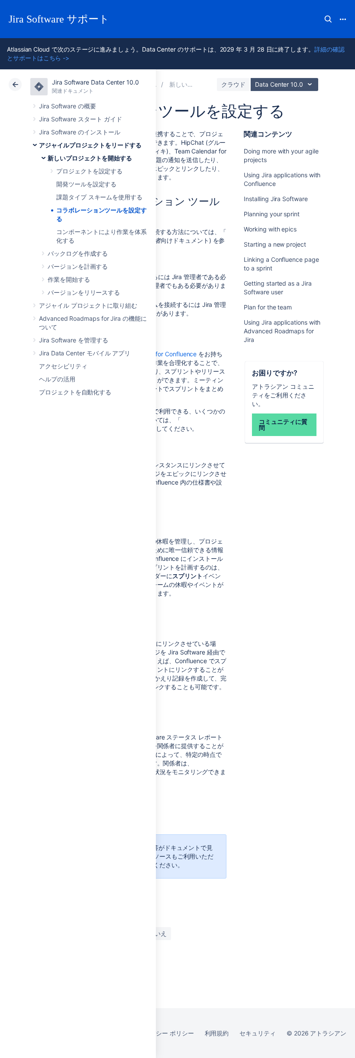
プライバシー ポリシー (163, 1033)
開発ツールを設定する (86, 184)
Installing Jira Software (275, 198)
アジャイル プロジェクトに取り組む (88, 305)
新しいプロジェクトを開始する (90, 158)
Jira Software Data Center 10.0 (95, 82)
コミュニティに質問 (283, 424)
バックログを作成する (78, 253)
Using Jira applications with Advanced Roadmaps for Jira (282, 331)
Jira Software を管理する (73, 340)
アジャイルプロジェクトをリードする (90, 145)
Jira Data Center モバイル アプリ (84, 353)
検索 (328, 19)
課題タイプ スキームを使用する (99, 197)
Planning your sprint (272, 214)
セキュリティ (257, 1033)
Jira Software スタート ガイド (80, 119)
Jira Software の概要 (67, 106)
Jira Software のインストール (79, 132)
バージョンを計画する (78, 266)
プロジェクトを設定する (89, 171)
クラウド (233, 84)
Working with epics (270, 229)
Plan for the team (268, 307)
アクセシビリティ (63, 366)
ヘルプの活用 (57, 379)
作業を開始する (69, 279)
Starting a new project (275, 244)
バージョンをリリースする (84, 292)
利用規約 (217, 1033)
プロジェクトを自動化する (75, 392)
